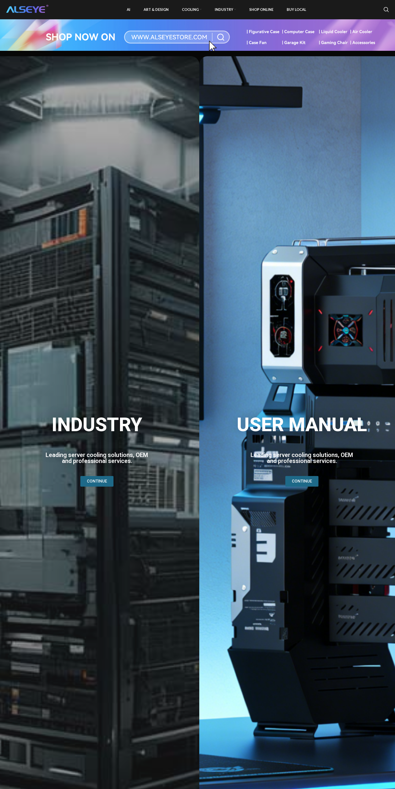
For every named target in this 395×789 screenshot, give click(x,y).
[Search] (386, 9)
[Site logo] (28, 9)
